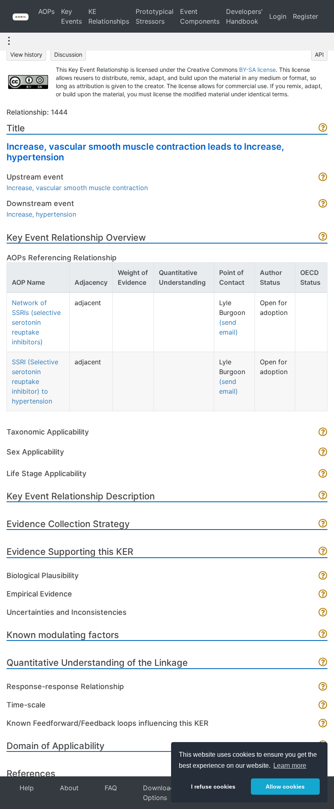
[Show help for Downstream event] (323, 204)
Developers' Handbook (244, 16)
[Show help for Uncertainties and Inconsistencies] (323, 613)
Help (27, 788)
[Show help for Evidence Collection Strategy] (323, 524)
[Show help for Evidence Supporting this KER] (323, 552)
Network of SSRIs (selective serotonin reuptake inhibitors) (36, 322)
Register (305, 16)
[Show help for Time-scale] (323, 705)
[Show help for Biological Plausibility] (323, 576)
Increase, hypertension (41, 214)
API (319, 54)
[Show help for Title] (323, 128)
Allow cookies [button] (285, 786)
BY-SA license (257, 69)
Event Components (200, 16)
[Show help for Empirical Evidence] (323, 595)
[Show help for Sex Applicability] (323, 453)
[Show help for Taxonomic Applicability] (323, 433)
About (69, 788)
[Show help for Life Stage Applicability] (323, 474)
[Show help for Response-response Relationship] (323, 687)
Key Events (71, 16)
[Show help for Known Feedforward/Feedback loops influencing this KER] (323, 724)
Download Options (158, 793)
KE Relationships (108, 16)
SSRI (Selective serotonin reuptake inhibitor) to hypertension (35, 381)
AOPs (46, 11)
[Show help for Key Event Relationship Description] (323, 496)
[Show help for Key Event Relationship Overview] (323, 237)
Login (277, 16)
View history (26, 54)
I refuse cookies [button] (213, 786)
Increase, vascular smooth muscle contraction (77, 188)
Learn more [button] (289, 765)
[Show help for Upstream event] (323, 178)
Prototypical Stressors (155, 16)
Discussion (68, 54)
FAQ (111, 788)
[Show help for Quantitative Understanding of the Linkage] (323, 663)
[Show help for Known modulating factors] (323, 634)
